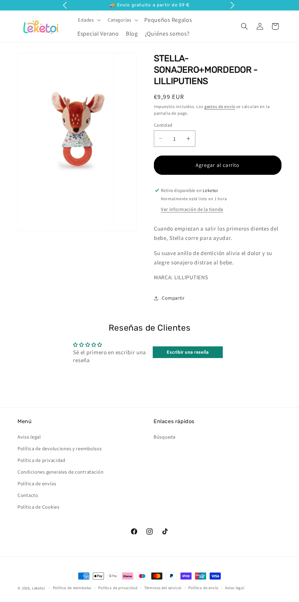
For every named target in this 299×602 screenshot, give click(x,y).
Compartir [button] (173, 298)
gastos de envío (219, 106)
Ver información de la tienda (192, 209)
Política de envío (203, 587)
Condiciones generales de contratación (61, 472)
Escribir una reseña (188, 352)
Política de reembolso (72, 587)
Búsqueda (164, 437)
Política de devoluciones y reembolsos (60, 448)
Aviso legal (29, 437)
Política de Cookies (39, 507)
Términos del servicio (163, 587)
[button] (88, 20)
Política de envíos (37, 483)
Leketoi (38, 588)
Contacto (28, 495)
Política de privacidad (41, 460)
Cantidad (163, 125)
